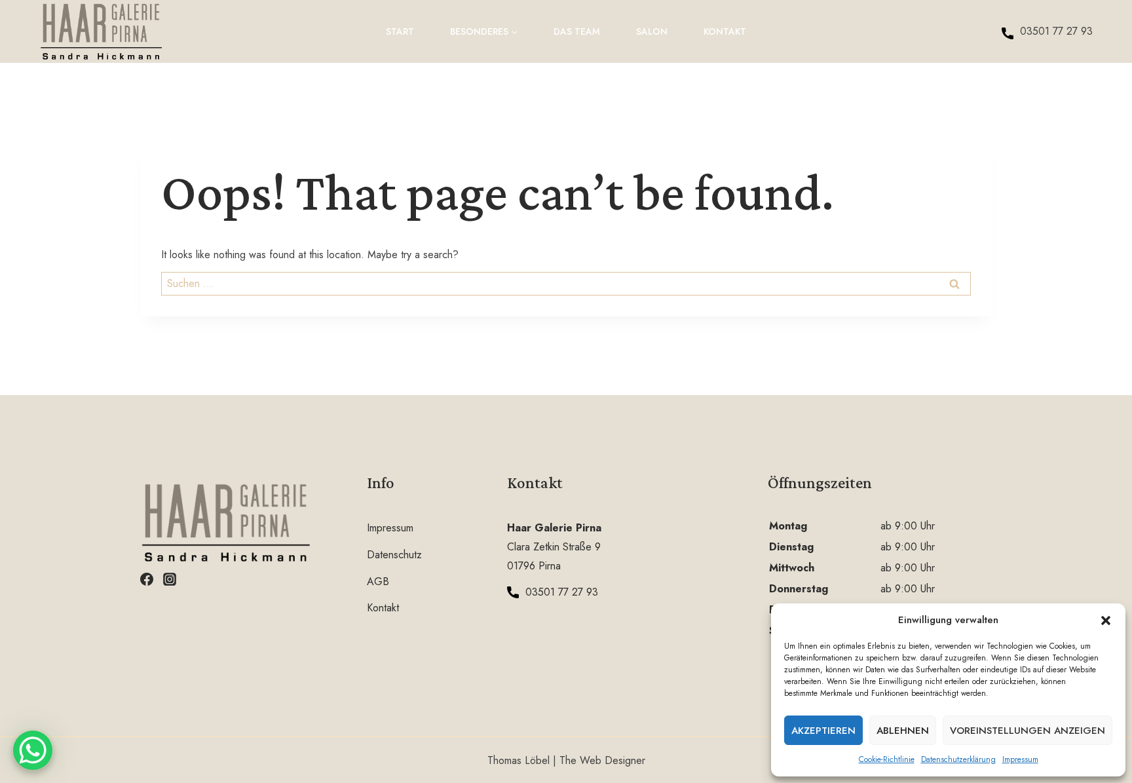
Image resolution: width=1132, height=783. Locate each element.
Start (400, 31)
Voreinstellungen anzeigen (1027, 730)
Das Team (577, 31)
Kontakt (725, 31)
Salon (652, 31)
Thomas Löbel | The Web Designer (566, 760)
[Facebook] (146, 579)
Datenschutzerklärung (958, 759)
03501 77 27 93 (1056, 31)
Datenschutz (394, 554)
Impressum (1020, 759)
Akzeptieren (823, 730)
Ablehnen (903, 730)
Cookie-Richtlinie (887, 759)
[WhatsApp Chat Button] (32, 750)
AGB (378, 581)
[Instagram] (169, 579)
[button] (1105, 620)
